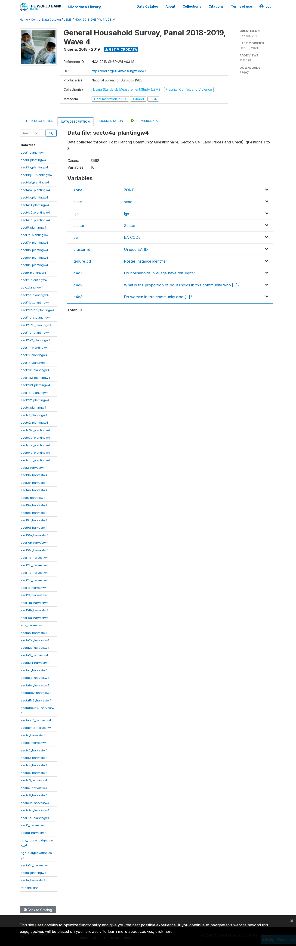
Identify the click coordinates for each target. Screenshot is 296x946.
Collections (192, 6)
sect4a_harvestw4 (34, 490)
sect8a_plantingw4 (34, 250)
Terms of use (241, 6)
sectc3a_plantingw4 (35, 430)
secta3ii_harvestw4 (35, 865)
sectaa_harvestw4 (34, 633)
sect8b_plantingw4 (34, 257)
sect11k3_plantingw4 (35, 385)
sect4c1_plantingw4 (35, 205)
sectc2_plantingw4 (34, 422)
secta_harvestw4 (33, 880)
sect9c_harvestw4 (34, 520)
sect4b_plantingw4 (34, 197)
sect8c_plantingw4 (34, 265)
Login (269, 6)
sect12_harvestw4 (34, 587)
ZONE (129, 190)
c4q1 (78, 273)
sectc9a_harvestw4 (35, 803)
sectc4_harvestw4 (34, 765)
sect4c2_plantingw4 (35, 212)
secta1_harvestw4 (33, 832)
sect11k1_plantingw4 (35, 370)
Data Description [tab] (75, 121)
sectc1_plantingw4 (34, 415)
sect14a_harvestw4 (35, 603)
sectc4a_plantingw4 (35, 445)
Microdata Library (84, 7)
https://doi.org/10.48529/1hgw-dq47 (119, 71)
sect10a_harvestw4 (35, 535)
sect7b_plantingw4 (34, 242)
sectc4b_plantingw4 (35, 452)
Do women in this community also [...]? (158, 297)
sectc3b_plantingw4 (35, 437)
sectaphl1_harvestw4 (36, 720)
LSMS (68, 19)
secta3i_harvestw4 (34, 655)
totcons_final (30, 888)
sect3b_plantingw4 (34, 167)
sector (79, 225)
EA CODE (132, 237)
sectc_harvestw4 (33, 735)
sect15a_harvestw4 (35, 618)
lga (76, 213)
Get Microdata (122, 49)
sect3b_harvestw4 (34, 482)
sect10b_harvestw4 (35, 542)
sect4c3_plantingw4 (35, 220)
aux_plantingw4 (32, 287)
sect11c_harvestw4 (34, 572)
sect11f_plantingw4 (34, 347)
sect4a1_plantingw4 (35, 182)
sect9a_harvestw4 (34, 505)
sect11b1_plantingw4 (35, 302)
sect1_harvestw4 (33, 825)
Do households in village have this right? (159, 273)
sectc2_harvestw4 (34, 750)
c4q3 (78, 297)
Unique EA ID (136, 249)
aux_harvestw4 (32, 625)
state (78, 201)
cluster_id (82, 249)
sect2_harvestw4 (33, 467)
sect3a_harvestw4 (34, 475)
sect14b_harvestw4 (35, 610)
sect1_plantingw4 (33, 152)
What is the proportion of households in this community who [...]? (182, 285)
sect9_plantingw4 (33, 272)
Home (24, 19)
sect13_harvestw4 (34, 595)
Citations (216, 6)
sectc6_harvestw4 (34, 780)
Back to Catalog (39, 910)
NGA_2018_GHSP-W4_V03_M (95, 19)
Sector (130, 225)
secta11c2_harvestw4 (36, 693)
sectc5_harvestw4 (34, 773)
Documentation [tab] (110, 121)
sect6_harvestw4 (33, 497)
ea (76, 237)
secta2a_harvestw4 (35, 640)
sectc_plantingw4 (33, 407)
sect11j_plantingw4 (34, 362)
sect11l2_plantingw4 (35, 400)
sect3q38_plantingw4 (36, 175)
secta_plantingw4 (33, 873)
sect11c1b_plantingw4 (36, 325)
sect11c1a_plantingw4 (36, 317)
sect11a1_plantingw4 (35, 818)
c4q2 (78, 285)
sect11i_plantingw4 (34, 355)
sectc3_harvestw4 (34, 758)
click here (164, 931)
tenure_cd (82, 261)
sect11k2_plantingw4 (35, 377)
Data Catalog (147, 6)
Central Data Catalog (46, 19)
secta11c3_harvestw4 (36, 700)
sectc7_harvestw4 (34, 788)
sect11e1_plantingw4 (35, 332)
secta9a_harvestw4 (35, 685)
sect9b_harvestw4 (34, 513)
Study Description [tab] (38, 121)
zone (78, 190)
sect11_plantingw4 (34, 280)
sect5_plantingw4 (33, 227)
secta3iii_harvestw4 (35, 662)
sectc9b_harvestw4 (35, 810)
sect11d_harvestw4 (34, 580)
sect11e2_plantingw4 (35, 340)
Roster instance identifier (145, 261)
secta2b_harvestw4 (35, 647)
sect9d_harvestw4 (34, 527)
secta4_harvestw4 (34, 670)
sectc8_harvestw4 (34, 795)
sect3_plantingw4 (33, 160)
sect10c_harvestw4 (35, 550)
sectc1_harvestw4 (34, 742)
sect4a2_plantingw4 (35, 190)
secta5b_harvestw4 (35, 677)
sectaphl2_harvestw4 (36, 727)
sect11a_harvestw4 (34, 557)
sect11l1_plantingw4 (35, 392)
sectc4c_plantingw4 (35, 460)
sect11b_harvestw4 (34, 565)
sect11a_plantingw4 (35, 295)
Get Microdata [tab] (146, 121)
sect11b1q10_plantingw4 (37, 310)
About (170, 6)
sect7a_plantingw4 (34, 235)
